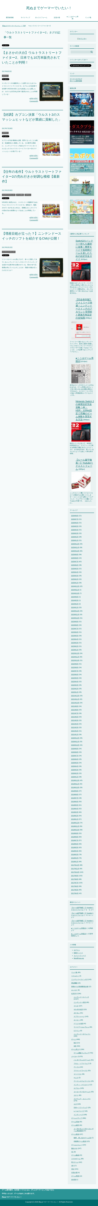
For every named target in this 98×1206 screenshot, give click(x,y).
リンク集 (88, 17)
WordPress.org (79, 958)
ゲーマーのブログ (76, 79)
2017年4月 (74, 893)
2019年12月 (75, 780)
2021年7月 (74, 713)
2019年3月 (74, 812)
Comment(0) (34, 101)
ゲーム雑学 (75, 1125)
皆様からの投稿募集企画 (79, 986)
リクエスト (75, 976)
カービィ (77, 1020)
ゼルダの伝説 (78, 1009)
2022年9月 (74, 664)
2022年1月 (74, 692)
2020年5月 (74, 763)
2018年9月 (74, 833)
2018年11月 (75, 826)
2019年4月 (74, 808)
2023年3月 (74, 643)
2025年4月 (74, 572)
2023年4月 (74, 639)
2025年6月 (74, 565)
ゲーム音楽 (75, 1134)
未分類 (73, 1179)
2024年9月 (74, 597)
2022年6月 (74, 674)
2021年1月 (74, 734)
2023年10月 (75, 618)
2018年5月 (74, 847)
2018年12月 (75, 823)
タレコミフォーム (41, 17)
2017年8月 (74, 879)
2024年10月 (75, 593)
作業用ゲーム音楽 (80, 1141)
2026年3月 (74, 533)
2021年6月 (74, 717)
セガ (75, 1104)
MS (75, 1043)
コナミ (76, 1095)
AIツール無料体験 (76, 81)
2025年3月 (74, 576)
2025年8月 (74, 558)
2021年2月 (74, 731)
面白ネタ (74, 1148)
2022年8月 (74, 667)
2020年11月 (75, 741)
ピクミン (77, 1030)
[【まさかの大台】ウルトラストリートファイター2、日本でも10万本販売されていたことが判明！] (51, 99)
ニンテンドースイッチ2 (79, 979)
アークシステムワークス (82, 1081)
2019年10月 (75, 787)
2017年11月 (75, 868)
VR (72, 1166)
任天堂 (73, 993)
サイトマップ (25, 17)
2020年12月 (75, 738)
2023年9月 (74, 621)
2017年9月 (74, 876)
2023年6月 (74, 632)
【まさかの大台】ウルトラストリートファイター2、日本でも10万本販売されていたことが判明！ (32, 57)
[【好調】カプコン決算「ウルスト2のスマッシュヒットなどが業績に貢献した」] (51, 156)
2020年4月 (74, 766)
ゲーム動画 (75, 1155)
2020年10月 (75, 745)
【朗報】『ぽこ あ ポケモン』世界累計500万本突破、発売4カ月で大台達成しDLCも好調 (82, 166)
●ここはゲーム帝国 (72, 17)
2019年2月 (74, 816)
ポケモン (77, 1013)
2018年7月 (74, 840)
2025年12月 (75, 544)
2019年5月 (74, 805)
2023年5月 (74, 636)
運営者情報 (10, 17)
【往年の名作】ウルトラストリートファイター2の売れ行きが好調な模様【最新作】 (32, 176)
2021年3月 (74, 727)
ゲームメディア (76, 1118)
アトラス (77, 1067)
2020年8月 (74, 752)
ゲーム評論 (75, 1122)
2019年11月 (75, 784)
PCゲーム (74, 1162)
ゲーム (73, 1039)
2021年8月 (74, 710)
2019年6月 (74, 801)
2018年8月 (74, 837)
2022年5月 (74, 678)
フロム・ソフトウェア (81, 1063)
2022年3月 (74, 685)
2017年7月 (74, 883)
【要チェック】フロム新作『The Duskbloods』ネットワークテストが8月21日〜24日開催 (82, 138)
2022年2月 (74, 688)
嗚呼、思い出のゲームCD (82, 1138)
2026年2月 (74, 537)
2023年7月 (74, 628)
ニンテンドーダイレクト (82, 1034)
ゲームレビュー (76, 1145)
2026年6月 (74, 523)
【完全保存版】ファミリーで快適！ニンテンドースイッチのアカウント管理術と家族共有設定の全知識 (84, 308)
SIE (75, 1046)
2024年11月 (75, 590)
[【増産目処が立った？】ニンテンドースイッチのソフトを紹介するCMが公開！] (51, 275)
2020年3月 (74, 770)
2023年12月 (75, 611)
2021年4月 (74, 724)
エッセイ (74, 990)
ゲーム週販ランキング (81, 1053)
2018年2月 (74, 858)
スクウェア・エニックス (82, 1099)
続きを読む (34, 98)
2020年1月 (74, 777)
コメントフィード (80, 955)
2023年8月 (74, 625)
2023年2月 (74, 646)
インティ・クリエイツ (81, 1085)
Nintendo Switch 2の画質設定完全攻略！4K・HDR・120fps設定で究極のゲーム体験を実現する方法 (85, 410)
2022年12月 (75, 653)
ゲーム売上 (20, 194)
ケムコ (76, 1077)
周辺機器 (74, 983)
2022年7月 (74, 671)
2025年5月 (74, 568)
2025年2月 (74, 579)
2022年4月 (74, 681)
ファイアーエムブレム (81, 1027)
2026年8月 (74, 516)
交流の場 (57, 17)
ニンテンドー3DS (80, 1002)
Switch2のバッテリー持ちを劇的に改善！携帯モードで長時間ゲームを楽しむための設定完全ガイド (84, 250)
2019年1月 (74, 819)
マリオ (76, 1006)
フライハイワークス (80, 1070)
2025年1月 (74, 583)
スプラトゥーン (79, 1016)
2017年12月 (75, 865)
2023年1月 (74, 650)
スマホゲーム (75, 1159)
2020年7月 (74, 756)
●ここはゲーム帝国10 (78, 928)
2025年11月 (75, 547)
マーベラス (77, 1074)
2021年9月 (74, 706)
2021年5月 (74, 720)
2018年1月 (74, 861)
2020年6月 (74, 759)
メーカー (74, 1056)
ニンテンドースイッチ (8, 194)
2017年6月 (74, 886)
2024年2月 (74, 604)
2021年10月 (75, 703)
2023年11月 (75, 614)
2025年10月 (75, 551)
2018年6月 (74, 844)
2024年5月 (74, 600)
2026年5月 (74, 526)
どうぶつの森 (78, 1023)
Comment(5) (34, 158)
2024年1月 (74, 607)
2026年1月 (74, 540)
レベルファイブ (79, 1111)
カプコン (5, 76)
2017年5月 (74, 890)
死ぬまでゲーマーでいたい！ (49, 8)
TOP (15, 26)
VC (72, 1152)
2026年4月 (74, 530)
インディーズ (78, 1114)
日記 (72, 1169)
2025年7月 (74, 561)
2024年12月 (75, 586)
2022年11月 (75, 657)
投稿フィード (78, 953)
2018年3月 (74, 854)
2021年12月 (75, 696)
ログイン (77, 950)
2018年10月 (75, 830)
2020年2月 (74, 773)
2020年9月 (74, 748)
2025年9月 (74, 554)
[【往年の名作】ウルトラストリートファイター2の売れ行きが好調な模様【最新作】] (51, 218)
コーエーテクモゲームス (82, 1092)
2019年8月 (74, 794)
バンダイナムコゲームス (82, 1060)
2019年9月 (74, 791)
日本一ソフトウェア (80, 1107)
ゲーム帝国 (75, 1176)
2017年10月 (75, 872)
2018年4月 (74, 851)
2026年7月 (74, 519)
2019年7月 (74, 798)
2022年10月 (75, 660)
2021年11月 (75, 699)
